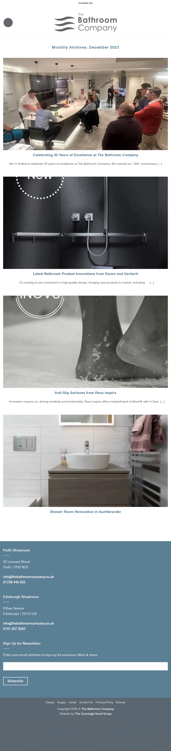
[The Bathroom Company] (85, 22)
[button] (8, 22)
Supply (61, 702)
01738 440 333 (14, 582)
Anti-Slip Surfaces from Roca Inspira (85, 393)
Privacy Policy (104, 702)
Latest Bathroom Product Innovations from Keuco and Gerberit (85, 274)
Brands (120, 702)
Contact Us (85, 3)
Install (72, 702)
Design (50, 702)
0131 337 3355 (14, 629)
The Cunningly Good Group (93, 713)
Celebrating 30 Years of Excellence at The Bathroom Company (85, 155)
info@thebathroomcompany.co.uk (28, 577)
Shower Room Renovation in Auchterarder (85, 512)
